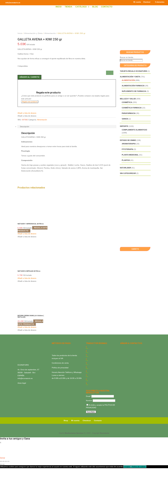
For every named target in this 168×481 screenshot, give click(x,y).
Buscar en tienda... (127, 57)
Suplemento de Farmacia (134, 91)
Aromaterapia (129, 144)
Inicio (58, 7)
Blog (95, 7)
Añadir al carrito (29, 77)
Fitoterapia (127, 149)
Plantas (126, 160)
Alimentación (50, 33)
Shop (66, 420)
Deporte (124, 126)
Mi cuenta (137, 2)
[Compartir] (6, 461)
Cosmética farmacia (132, 108)
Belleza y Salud (128, 99)
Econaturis (104, 433)
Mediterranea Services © (75, 433)
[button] (27, 113)
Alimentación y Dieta (33, 33)
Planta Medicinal (130, 155)
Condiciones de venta (60, 363)
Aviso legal (22, 383)
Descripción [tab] (24, 127)
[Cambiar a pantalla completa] (3, 461)
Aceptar (127, 467)
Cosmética (127, 102)
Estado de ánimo (128, 140)
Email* (88, 396)
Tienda (68, 7)
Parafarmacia (129, 113)
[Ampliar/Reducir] (1, 461)
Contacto (106, 7)
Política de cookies (138, 467)
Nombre (89, 401)
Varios (125, 119)
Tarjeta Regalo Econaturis (133, 71)
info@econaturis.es (25, 378)
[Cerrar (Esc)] (8, 461)
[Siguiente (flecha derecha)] (3, 464)
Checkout (146, 2)
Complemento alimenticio (134, 130)
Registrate (4, 454)
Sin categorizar (128, 173)
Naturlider (125, 168)
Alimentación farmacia (133, 86)
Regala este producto (29, 102)
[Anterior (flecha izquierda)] (1, 464)
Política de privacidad (60, 368)
